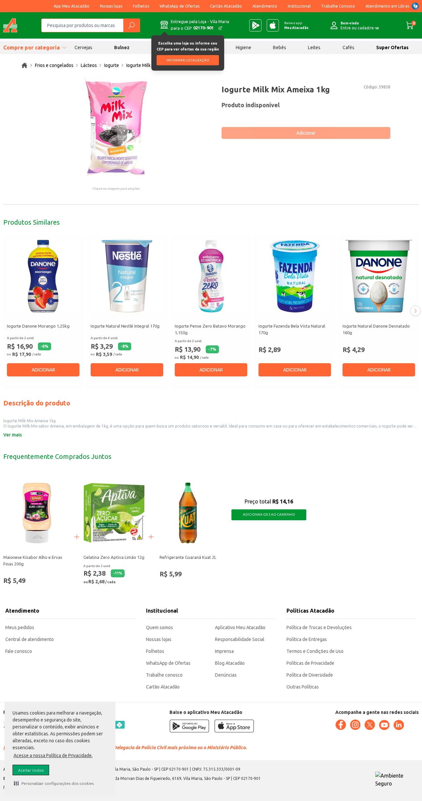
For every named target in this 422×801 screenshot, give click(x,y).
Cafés (348, 47)
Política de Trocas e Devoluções (319, 627)
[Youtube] (384, 725)
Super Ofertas (392, 47)
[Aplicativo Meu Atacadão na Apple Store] (273, 25)
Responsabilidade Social (239, 639)
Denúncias (226, 675)
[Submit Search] (131, 25)
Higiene (243, 47)
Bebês (279, 47)
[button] (54, 783)
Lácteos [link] (89, 65)
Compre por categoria (31, 47)
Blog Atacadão (230, 663)
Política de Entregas (306, 639)
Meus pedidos (19, 627)
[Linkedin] (398, 725)
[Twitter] (369, 725)
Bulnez (122, 47)
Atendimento (265, 6)
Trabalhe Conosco (338, 6)
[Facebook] (340, 725)
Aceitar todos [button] (31, 770)
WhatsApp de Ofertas (179, 6)
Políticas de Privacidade (310, 663)
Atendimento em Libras (387, 6)
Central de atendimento (29, 639)
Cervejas (83, 47)
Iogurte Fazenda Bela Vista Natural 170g (291, 329)
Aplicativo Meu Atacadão (240, 627)
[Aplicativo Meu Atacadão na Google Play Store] (255, 25)
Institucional (299, 6)
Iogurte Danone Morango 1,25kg (38, 326)
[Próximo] (415, 310)
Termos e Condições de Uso (315, 651)
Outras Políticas (302, 686)
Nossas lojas (111, 6)
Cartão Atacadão (226, 6)
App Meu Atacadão (71, 6)
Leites (314, 47)
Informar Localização (187, 60)
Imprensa (224, 651)
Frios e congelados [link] (54, 65)
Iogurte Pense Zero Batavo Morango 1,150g (210, 329)
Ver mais (12, 434)
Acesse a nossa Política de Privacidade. (53, 755)
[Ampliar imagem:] (116, 126)
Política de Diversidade (309, 675)
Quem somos (159, 627)
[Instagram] (355, 725)
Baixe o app (296, 25)
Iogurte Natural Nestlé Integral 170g (125, 326)
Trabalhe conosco (164, 675)
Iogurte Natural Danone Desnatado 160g (376, 329)
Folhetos (141, 6)
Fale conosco (18, 651)
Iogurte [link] (111, 65)
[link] (24, 65)
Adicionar (306, 133)
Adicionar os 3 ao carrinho (269, 514)
